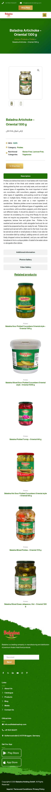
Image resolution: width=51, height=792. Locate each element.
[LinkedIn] (13, 673)
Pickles (20, 147)
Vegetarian (26, 155)
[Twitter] (9, 673)
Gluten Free (27, 152)
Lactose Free (38, 152)
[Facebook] (4, 673)
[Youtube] (18, 673)
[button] (44, 15)
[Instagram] (23, 673)
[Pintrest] (28, 673)
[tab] (25, 176)
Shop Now (16, 166)
